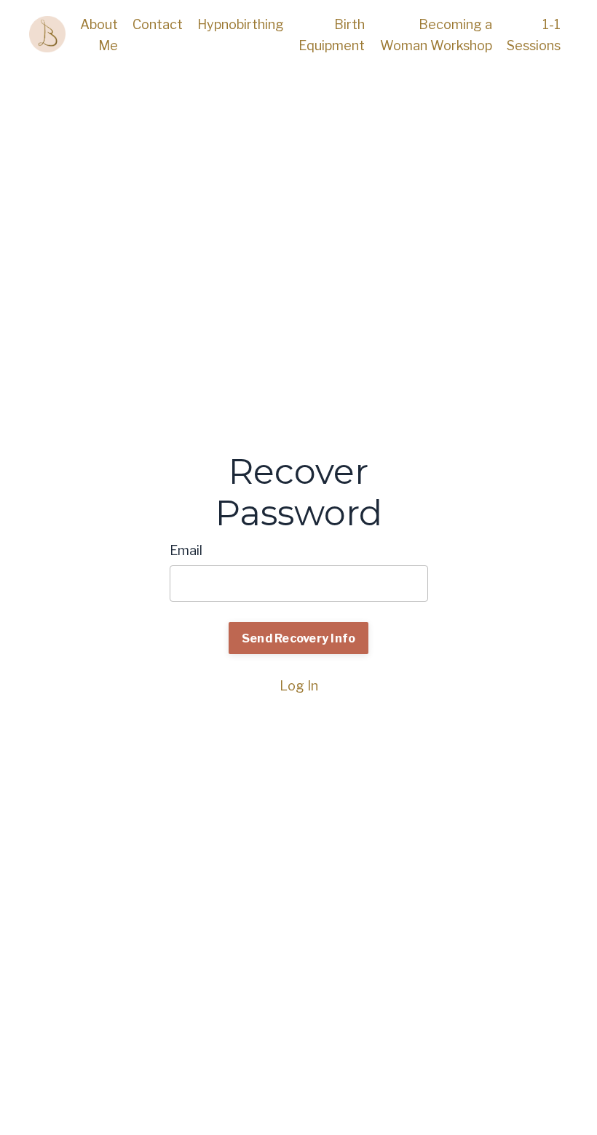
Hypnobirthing (240, 24)
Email (186, 550)
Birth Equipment (331, 35)
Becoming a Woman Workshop (436, 35)
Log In (299, 685)
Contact (158, 24)
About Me (99, 35)
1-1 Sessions (534, 35)
